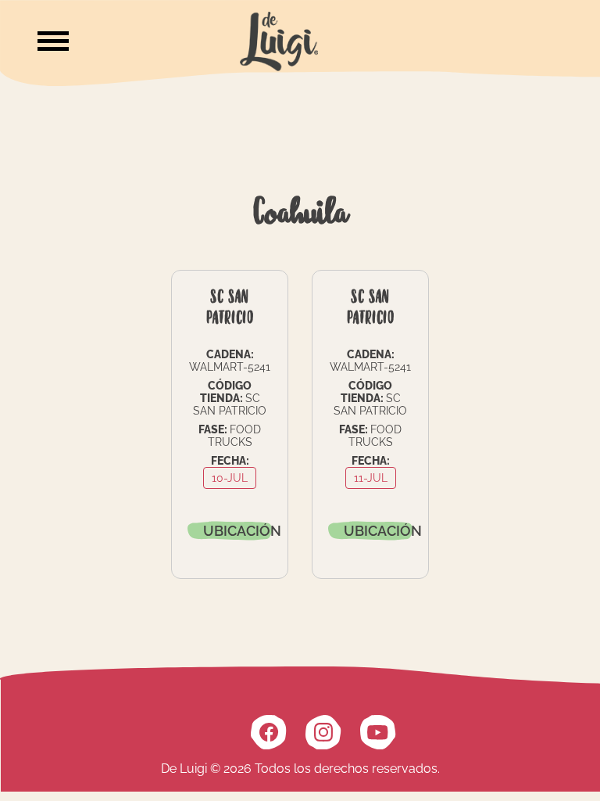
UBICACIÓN (237, 531)
